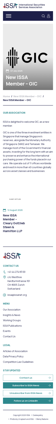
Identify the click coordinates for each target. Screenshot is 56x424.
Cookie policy (38, 415)
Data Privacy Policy (13, 356)
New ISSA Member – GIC (27, 96)
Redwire (45, 419)
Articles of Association (15, 351)
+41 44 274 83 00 (16, 271)
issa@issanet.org (17, 295)
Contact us (25, 377)
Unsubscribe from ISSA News (26, 393)
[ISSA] (24, 5)
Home (6, 96)
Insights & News (11, 315)
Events (7, 331)
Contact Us (9, 336)
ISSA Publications (12, 325)
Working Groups (12, 320)
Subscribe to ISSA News (25, 385)
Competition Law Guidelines (18, 361)
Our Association (11, 309)
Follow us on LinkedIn (26, 400)
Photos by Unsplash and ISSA (22, 419)
